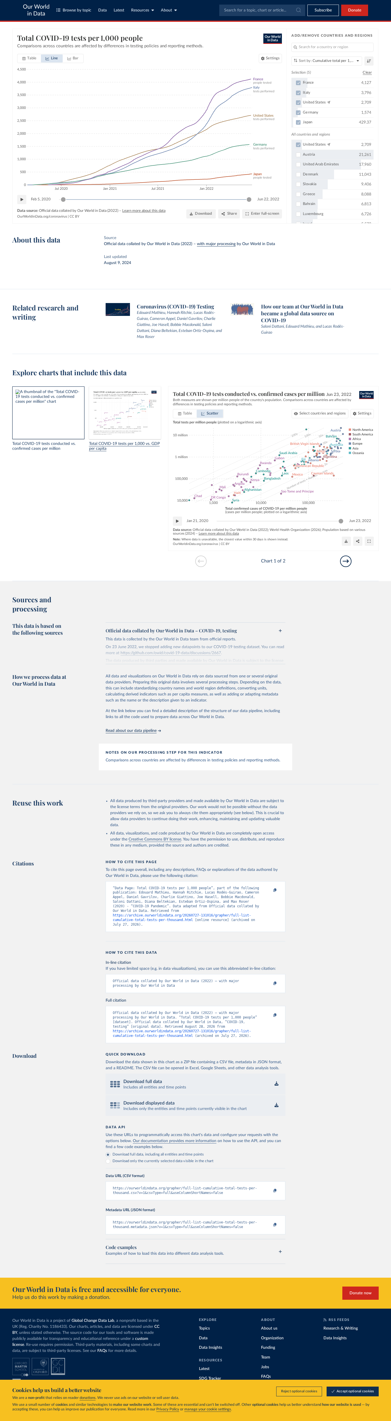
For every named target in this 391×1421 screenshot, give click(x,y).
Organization (272, 1338)
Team (265, 1357)
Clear (367, 73)
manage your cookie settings (207, 1409)
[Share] (357, 541)
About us (269, 1328)
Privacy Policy (167, 1409)
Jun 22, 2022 (268, 199)
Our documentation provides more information (174, 1141)
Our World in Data (36, 10)
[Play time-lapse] (21, 199)
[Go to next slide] (345, 561)
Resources (140, 10)
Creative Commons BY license (155, 839)
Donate (354, 10)
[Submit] (298, 10)
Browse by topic (77, 10)
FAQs (102, 1351)
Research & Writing (340, 1328)
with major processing (216, 244)
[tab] (29, 58)
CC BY (74, 216)
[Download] (346, 541)
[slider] (63, 199)
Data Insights (210, 1348)
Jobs (265, 1367)
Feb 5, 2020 (41, 199)
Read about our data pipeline (131, 731)
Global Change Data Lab (93, 1321)
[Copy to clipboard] (269, 890)
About (166, 10)
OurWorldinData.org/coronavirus (42, 216)
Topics (204, 1328)
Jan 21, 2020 (197, 521)
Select (322, 413)
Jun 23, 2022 (360, 521)
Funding (268, 1348)
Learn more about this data (143, 211)
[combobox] (262, 10)
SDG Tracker (210, 1379)
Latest (119, 10)
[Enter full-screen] (369, 541)
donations (88, 1398)
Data (102, 10)
